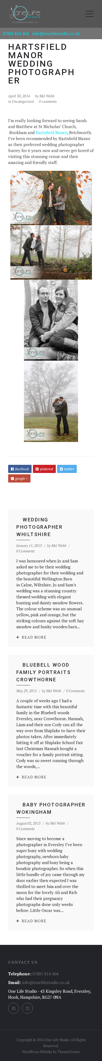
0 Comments (25, 551)
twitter (69, 468)
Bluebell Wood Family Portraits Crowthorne (43, 672)
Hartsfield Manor (51, 132)
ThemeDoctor (69, 1051)
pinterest (46, 468)
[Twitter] (27, 1008)
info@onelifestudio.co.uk (56, 33)
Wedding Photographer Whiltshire (39, 527)
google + (21, 478)
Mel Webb (46, 96)
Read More (34, 637)
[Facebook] (13, 1008)
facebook (22, 468)
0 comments (48, 101)
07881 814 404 (16, 33)
